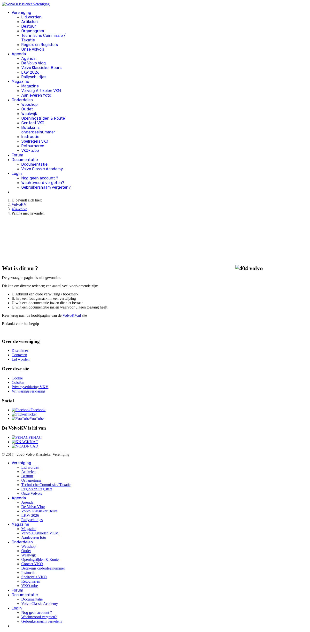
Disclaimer (20, 350)
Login (17, 173)
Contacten (19, 355)
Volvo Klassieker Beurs (41, 67)
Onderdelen (22, 100)
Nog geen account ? (39, 178)
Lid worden (31, 17)
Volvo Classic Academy (42, 169)
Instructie (30, 136)
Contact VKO (32, 123)
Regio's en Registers (39, 44)
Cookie (17, 378)
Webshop (29, 104)
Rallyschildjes (33, 77)
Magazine (20, 81)
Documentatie (25, 159)
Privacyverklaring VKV (30, 387)
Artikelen (29, 21)
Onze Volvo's (32, 49)
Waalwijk (29, 113)
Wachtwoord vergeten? (42, 182)
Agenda (19, 54)
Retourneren (32, 146)
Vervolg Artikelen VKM (41, 90)
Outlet (27, 109)
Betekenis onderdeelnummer (38, 129)
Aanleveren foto (36, 95)
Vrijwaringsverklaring (28, 391)
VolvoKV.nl (71, 315)
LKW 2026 (30, 72)
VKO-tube (30, 150)
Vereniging (21, 12)
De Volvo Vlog (33, 63)
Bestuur (28, 26)
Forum (17, 155)
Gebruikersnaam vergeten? (46, 187)
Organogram (32, 31)
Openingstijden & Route (43, 118)
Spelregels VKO (34, 141)
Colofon (18, 382)
